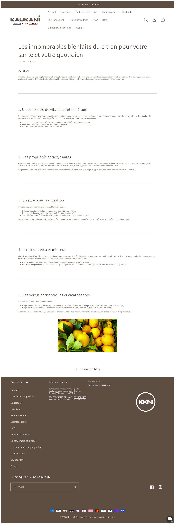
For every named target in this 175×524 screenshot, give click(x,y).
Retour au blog (90, 369)
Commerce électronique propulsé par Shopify (95, 517)
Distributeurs (17, 453)
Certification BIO (19, 434)
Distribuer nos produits (22, 396)
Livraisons (16, 409)
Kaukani (71, 517)
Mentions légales (19, 421)
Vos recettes (16, 459)
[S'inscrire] (75, 487)
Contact (14, 390)
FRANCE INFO (80, 397)
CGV (13, 428)
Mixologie (15, 402)
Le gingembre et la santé (23, 440)
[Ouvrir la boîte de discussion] (169, 519)
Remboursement (19, 415)
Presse (13, 466)
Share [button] (26, 70)
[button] (146, 20)
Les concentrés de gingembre (25, 447)
